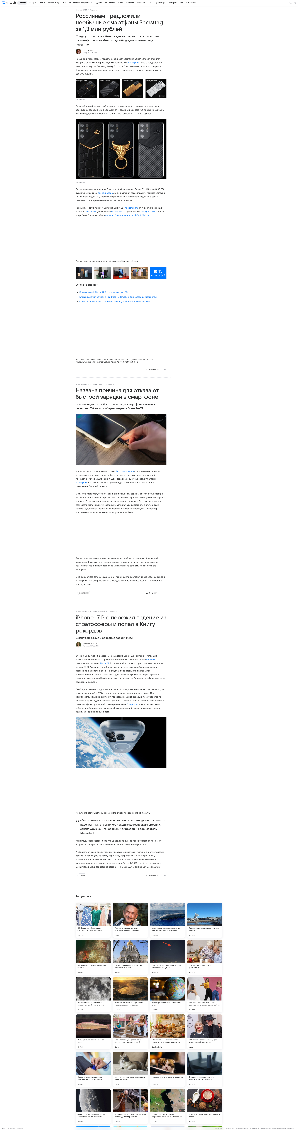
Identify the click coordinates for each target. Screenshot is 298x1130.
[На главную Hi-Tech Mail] (10, 3)
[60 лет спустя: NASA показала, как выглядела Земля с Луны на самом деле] (93, 1106)
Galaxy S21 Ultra (149, 211)
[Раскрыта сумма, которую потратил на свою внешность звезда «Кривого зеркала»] (130, 920)
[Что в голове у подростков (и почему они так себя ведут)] (130, 1031)
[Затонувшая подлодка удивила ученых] (93, 957)
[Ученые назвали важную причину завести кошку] (130, 1069)
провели (150, 659)
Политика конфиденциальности (283, 1128)
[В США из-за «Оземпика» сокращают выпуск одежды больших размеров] (93, 920)
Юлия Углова (88, 50)
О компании (11, 1128)
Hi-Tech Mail (102, 611)
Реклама (20, 1128)
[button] (86, 88)
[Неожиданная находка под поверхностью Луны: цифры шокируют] (93, 994)
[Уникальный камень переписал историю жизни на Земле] (130, 994)
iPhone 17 (104, 663)
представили (131, 208)
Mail (3, 1128)
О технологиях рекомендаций (260, 1128)
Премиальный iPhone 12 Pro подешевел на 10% (103, 292)
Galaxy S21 (90, 211)
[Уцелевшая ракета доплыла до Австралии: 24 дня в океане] (167, 920)
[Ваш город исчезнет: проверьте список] (167, 994)
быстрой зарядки (125, 471)
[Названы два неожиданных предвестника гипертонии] (93, 1069)
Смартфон (132, 704)
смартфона (81, 482)
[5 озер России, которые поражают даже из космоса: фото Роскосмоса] (167, 1106)
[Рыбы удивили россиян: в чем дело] (93, 1031)
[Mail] (3, 3)
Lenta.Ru (101, 384)
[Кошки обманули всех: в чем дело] (167, 1069)
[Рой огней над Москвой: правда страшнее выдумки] (167, 957)
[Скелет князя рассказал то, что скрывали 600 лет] (130, 957)
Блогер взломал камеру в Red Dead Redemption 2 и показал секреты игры (118, 297)
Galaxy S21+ (117, 211)
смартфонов (134, 62)
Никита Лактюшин (90, 644)
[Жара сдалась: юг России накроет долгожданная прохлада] (130, 1106)
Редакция (218, 1128)
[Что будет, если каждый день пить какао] (204, 1106)
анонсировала (105, 193)
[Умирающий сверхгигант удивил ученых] (204, 920)
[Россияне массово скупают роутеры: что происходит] (204, 1069)
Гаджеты (93, 10)
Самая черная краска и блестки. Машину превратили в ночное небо (114, 301)
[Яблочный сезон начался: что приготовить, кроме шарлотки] (167, 1031)
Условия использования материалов (236, 1128)
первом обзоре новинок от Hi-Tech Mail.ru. (127, 215)
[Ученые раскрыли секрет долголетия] (204, 957)
